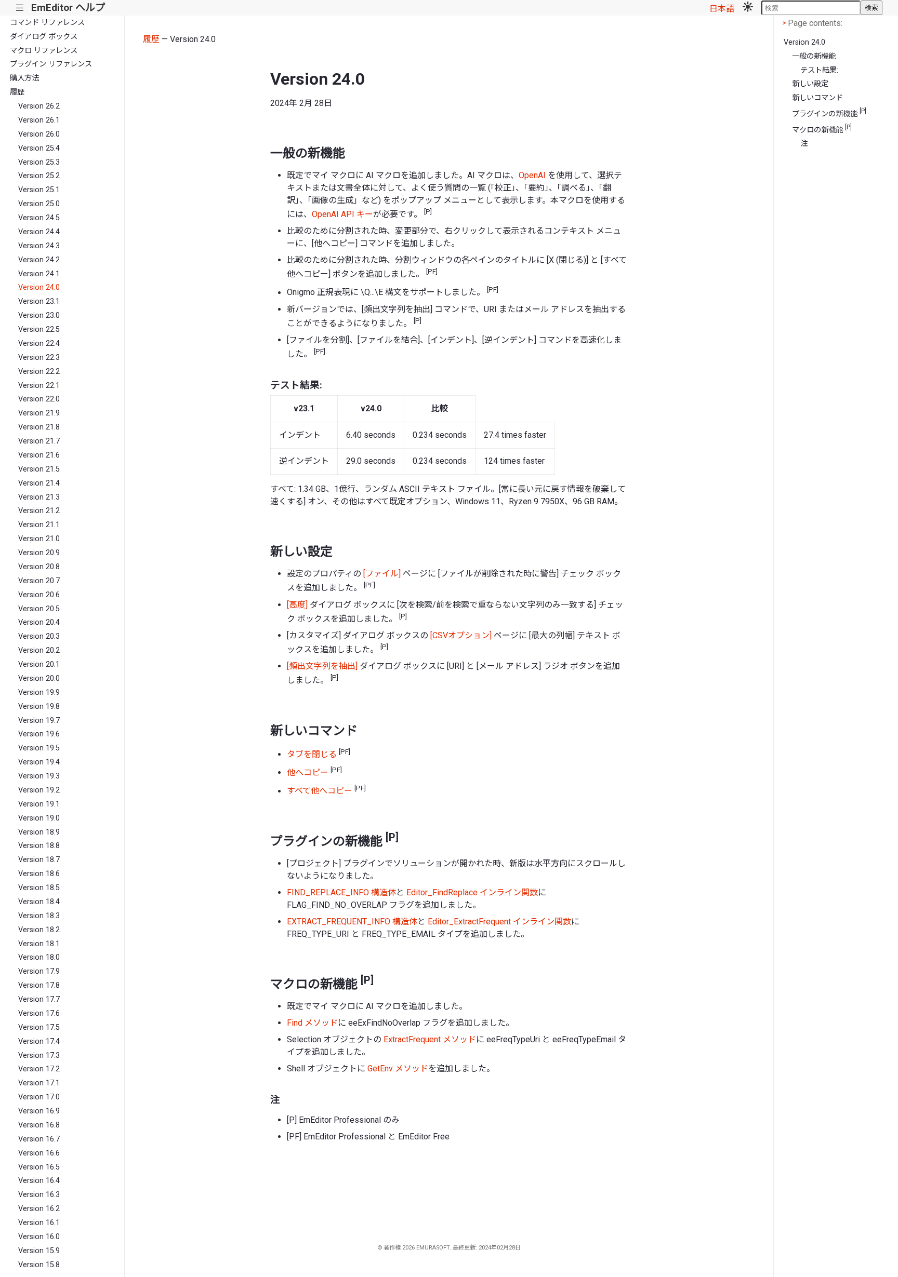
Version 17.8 (39, 985)
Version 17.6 (39, 1013)
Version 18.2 (39, 929)
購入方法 (24, 78)
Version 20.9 (39, 552)
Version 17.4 (39, 1041)
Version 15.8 (39, 1264)
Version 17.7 (39, 999)
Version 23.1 (39, 301)
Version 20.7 (39, 580)
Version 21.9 (39, 413)
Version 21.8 (39, 427)
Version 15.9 (39, 1250)
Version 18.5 (39, 887)
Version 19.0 (39, 818)
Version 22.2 (39, 371)
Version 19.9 (39, 692)
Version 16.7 (39, 1139)
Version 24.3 (39, 245)
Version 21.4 (39, 483)
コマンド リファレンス (47, 22)
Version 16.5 (39, 1167)
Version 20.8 (39, 566)
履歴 (17, 92)
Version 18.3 (39, 915)
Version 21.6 (39, 455)
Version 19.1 (39, 804)
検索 (871, 7)
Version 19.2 (39, 790)
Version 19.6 (39, 734)
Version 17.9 (39, 971)
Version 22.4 (39, 343)
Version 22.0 (39, 399)
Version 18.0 (39, 957)
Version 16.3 (39, 1194)
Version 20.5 (39, 608)
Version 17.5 (39, 1027)
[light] (748, 8)
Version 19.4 (39, 762)
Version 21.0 (39, 538)
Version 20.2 (39, 650)
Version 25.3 (39, 162)
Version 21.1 (39, 524)
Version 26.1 (39, 120)
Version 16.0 (39, 1236)
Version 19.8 (39, 706)
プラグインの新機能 (829, 112)
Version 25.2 (39, 175)
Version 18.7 (39, 859)
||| (20, 8)
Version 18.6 (39, 873)
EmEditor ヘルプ (68, 8)
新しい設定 (810, 83)
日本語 (721, 9)
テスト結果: (819, 70)
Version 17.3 (39, 1055)
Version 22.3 (39, 357)
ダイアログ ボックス (43, 36)
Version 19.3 (39, 776)
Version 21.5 (39, 469)
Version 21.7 (39, 441)
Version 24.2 (39, 260)
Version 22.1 (39, 385)
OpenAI (532, 175)
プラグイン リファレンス (51, 64)
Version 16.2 (39, 1208)
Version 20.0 (39, 678)
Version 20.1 (39, 664)
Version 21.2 (39, 510)
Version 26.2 (39, 106)
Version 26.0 (39, 134)
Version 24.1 (39, 274)
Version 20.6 (39, 594)
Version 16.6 (39, 1153)
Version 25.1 (39, 189)
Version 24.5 (39, 217)
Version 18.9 (39, 832)
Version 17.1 (39, 1083)
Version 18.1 (39, 943)
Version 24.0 (39, 287)
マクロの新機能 (822, 129)
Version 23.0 (39, 315)
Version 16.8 (39, 1125)
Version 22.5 (39, 329)
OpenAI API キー (342, 214)
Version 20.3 (39, 636)
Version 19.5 (39, 748)
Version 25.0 (39, 203)
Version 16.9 (39, 1111)
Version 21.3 (39, 497)
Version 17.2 (39, 1069)
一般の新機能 (814, 56)
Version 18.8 (39, 845)
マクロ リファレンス (43, 50)
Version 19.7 (39, 720)
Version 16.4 (39, 1180)
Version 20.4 (39, 622)
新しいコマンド (817, 97)
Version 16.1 (39, 1222)
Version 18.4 (39, 901)
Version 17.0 (39, 1097)
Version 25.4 (39, 148)
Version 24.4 (39, 231)
